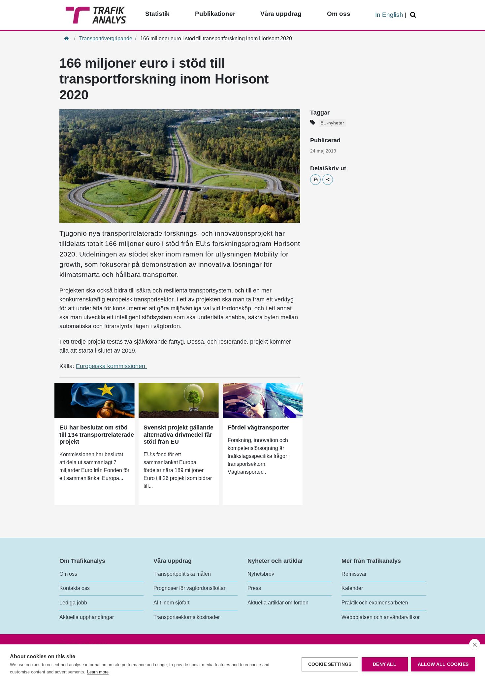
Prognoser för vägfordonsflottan (190, 588)
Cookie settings (330, 664)
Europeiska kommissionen (111, 366)
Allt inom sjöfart (171, 602)
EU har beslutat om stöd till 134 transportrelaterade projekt (96, 434)
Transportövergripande (105, 38)
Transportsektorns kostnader (186, 617)
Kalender (352, 588)
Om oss (338, 13)
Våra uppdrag (281, 13)
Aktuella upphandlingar (86, 617)
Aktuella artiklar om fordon (277, 602)
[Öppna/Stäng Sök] (414, 15)
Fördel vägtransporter (258, 427)
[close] (474, 644)
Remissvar (354, 574)
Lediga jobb (73, 602)
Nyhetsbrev (260, 574)
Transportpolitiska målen (182, 574)
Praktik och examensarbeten (374, 602)
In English (389, 14)
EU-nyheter (332, 122)
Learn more (98, 671)
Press (254, 588)
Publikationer (215, 13)
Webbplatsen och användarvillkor (380, 617)
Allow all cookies (443, 664)
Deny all (384, 664)
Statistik (157, 13)
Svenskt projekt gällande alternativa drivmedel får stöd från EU (178, 434)
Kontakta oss (74, 588)
